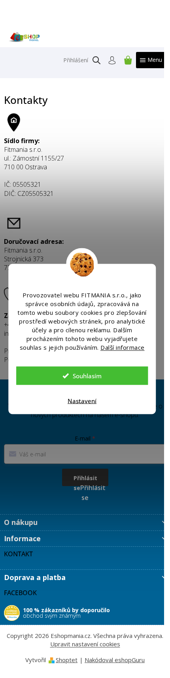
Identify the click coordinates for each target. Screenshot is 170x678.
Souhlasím (87, 376)
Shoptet (66, 660)
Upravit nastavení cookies (85, 644)
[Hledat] (96, 60)
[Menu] (151, 60)
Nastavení (82, 401)
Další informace (122, 347)
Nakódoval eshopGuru (115, 660)
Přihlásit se (85, 480)
